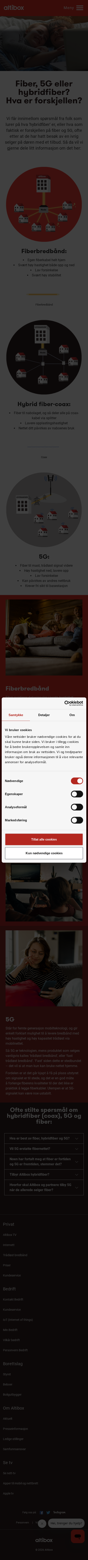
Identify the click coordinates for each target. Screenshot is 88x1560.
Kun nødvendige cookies (44, 853)
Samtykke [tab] (16, 715)
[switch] (77, 793)
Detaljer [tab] (44, 715)
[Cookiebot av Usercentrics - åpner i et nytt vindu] (64, 703)
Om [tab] (72, 715)
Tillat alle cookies (44, 839)
